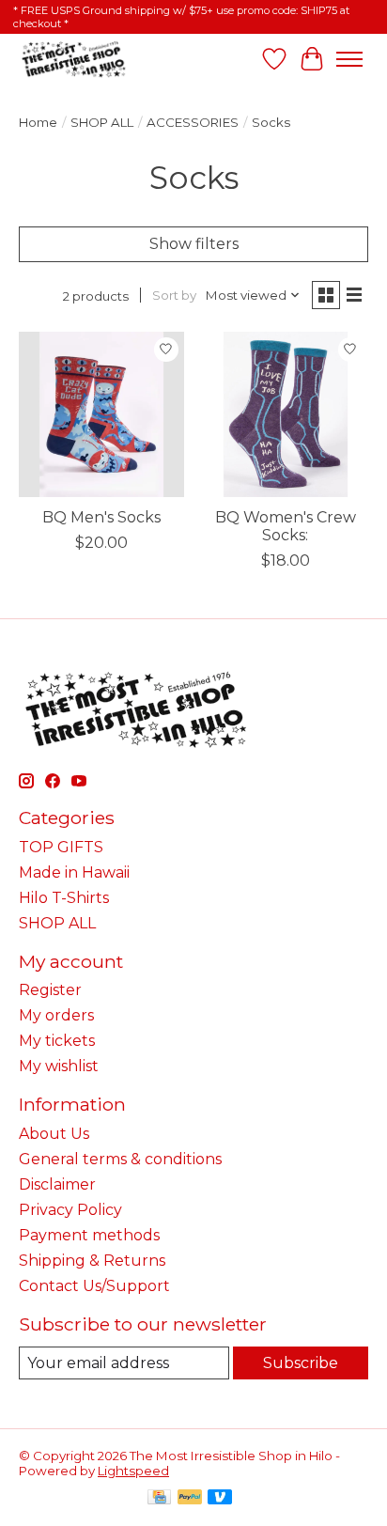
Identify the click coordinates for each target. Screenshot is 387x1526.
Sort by (174, 295)
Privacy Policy (70, 1210)
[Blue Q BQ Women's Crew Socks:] (285, 414)
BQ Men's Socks (101, 517)
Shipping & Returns (92, 1260)
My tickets (57, 1041)
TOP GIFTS (61, 847)
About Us (54, 1134)
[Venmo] (220, 1498)
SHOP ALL (101, 122)
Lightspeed (133, 1470)
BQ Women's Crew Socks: (285, 526)
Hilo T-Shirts (64, 898)
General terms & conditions (120, 1159)
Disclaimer (57, 1184)
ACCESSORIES (193, 122)
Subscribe (300, 1363)
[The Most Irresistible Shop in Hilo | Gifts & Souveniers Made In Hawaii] (73, 58)
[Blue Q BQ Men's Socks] (101, 414)
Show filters (194, 244)
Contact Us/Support (94, 1286)
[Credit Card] (159, 1498)
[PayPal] (190, 1498)
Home (38, 122)
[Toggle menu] (349, 59)
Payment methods (89, 1235)
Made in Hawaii (74, 872)
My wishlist (59, 1066)
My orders (56, 1015)
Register (50, 990)
